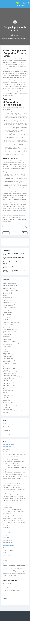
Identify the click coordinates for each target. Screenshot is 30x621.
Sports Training (6, 397)
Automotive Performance (9, 288)
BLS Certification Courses (9, 293)
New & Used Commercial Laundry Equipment (13, 365)
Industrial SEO (6, 598)
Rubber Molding (6, 383)
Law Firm (5, 349)
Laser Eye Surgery (7, 346)
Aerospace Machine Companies (10, 283)
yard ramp (5, 563)
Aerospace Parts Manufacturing (10, 285)
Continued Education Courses (10, 307)
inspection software (7, 344)
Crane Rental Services (8, 312)
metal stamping (6, 361)
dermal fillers (6, 319)
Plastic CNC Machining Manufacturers (11, 371)
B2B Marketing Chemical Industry (10, 290)
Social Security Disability (8, 395)
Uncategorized (6, 404)
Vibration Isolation (7, 407)
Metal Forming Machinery (9, 360)
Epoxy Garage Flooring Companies (11, 322)
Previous (6, 232)
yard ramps (5, 560)
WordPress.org (6, 434)
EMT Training (6, 321)
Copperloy (19, 215)
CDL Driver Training (7, 300)
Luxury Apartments (7, 356)
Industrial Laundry (7, 339)
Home (5, 34)
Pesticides (5, 370)
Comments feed (7, 430)
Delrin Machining (7, 314)
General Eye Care (7, 334)
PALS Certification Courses (9, 368)
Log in (4, 423)
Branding (5, 295)
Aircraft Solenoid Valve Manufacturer (11, 287)
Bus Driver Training (7, 297)
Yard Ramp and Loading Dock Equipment (17, 34)
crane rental (6, 310)
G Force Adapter (7, 327)
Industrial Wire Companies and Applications (13, 343)
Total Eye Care (6, 400)
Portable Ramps (6, 58)
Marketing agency (7, 446)
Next (24, 232)
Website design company (9, 545)
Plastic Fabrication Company (9, 373)
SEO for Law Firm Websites (9, 390)
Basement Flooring (7, 292)
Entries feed (6, 426)
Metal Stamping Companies (9, 363)
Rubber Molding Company (9, 385)
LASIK (4, 348)
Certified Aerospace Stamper (9, 302)
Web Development (7, 409)
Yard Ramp (5, 595)
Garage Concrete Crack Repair (10, 329)
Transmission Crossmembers (9, 402)
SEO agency (6, 537)
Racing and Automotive (8, 378)
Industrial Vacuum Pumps (9, 341)
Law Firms (5, 351)
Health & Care (6, 338)
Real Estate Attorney (7, 380)
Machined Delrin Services (9, 358)
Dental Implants (6, 317)
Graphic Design (6, 336)
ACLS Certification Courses (9, 282)
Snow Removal (6, 394)
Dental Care (6, 316)
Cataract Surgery (7, 299)
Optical (4, 366)
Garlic (4, 332)
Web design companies (8, 444)
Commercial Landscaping (9, 304)
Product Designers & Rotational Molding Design (14, 377)
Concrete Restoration (8, 305)
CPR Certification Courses (9, 309)
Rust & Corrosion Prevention (9, 387)
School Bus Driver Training (9, 388)
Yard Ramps (23, 38)
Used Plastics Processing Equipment (11, 405)
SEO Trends (6, 392)
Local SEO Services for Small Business (11, 355)
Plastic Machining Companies (9, 375)
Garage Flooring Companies (9, 331)
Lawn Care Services (7, 353)
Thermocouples (6, 399)
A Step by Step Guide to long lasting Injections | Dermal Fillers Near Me (14, 271)
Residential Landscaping (8, 382)
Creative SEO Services (8, 601)
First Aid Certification (8, 324)
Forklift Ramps (6, 326)
